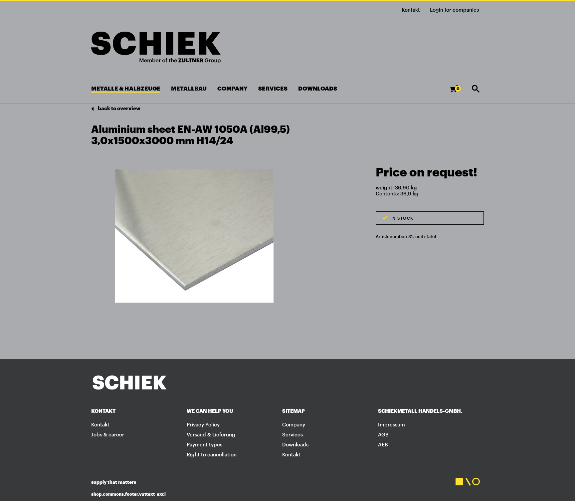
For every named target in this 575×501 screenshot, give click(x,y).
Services (292, 434)
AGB (383, 434)
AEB (383, 444)
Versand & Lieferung (211, 434)
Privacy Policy (203, 424)
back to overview (118, 108)
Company (293, 424)
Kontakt (411, 10)
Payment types (204, 444)
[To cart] (459, 92)
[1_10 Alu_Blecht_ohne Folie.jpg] (194, 235)
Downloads (295, 444)
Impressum (391, 424)
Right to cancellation (212, 454)
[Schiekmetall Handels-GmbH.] (156, 47)
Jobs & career (107, 434)
